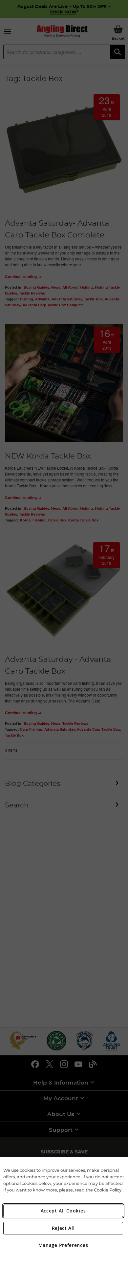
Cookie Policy (107, 1189)
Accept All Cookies (63, 1211)
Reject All (63, 1228)
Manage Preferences (63, 1245)
